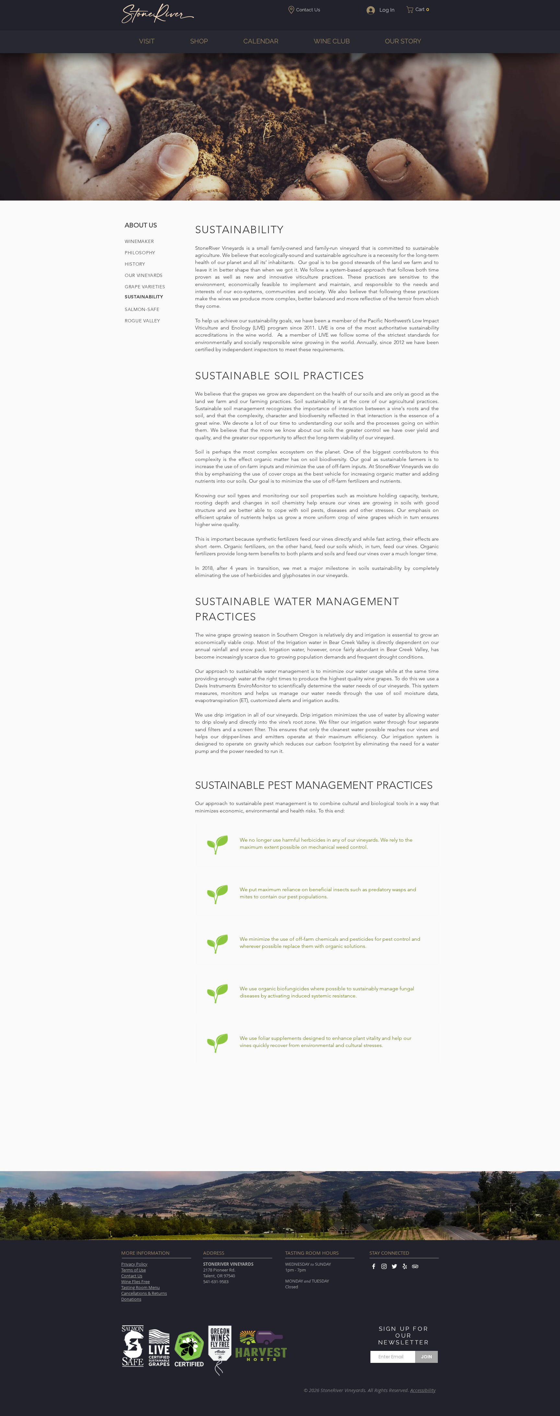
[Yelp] (404, 1266)
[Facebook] (373, 1266)
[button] (419, 9)
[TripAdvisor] (415, 1266)
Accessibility (423, 1390)
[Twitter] (394, 1266)
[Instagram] (384, 1266)
